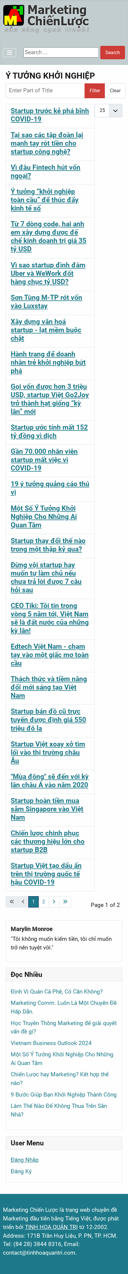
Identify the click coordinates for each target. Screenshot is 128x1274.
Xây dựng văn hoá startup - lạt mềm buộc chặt (46, 329)
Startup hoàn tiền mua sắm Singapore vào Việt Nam (47, 808)
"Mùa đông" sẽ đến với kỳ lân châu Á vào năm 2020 (50, 780)
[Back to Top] (116, 1261)
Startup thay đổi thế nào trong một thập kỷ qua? (48, 545)
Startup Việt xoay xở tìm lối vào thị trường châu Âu (48, 752)
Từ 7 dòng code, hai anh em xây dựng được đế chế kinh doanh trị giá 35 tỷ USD (48, 236)
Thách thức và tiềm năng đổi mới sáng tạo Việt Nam (49, 687)
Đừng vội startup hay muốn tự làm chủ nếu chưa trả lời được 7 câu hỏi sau (46, 577)
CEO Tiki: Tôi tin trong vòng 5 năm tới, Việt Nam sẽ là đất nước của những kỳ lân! (50, 618)
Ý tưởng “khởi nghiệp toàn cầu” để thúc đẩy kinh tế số (45, 199)
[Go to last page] (65, 901)
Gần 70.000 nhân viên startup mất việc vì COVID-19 (44, 459)
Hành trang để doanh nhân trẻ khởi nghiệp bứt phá (48, 362)
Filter (95, 90)
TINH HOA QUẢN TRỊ (51, 1227)
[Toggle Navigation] (9, 52)
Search (112, 52)
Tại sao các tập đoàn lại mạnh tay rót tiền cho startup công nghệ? (47, 143)
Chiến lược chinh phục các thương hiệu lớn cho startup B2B (48, 841)
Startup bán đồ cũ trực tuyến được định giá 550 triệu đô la (48, 719)
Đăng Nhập (25, 1159)
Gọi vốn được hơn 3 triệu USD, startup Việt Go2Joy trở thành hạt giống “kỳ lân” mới (50, 399)
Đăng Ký (21, 1171)
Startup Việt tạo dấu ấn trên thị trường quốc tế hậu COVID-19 (46, 873)
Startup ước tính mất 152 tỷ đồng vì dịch (49, 431)
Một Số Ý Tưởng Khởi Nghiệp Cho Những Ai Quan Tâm (44, 516)
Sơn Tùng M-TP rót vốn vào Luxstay (46, 301)
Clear (115, 90)
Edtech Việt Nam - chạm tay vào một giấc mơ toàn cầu (50, 654)
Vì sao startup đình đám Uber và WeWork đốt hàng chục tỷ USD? (48, 273)
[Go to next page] (54, 901)
